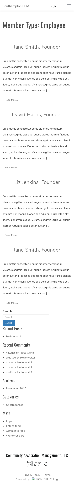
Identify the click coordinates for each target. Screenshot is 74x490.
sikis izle (11, 358)
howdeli (10, 353)
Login (53, 6)
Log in (9, 421)
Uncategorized (14, 405)
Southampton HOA (16, 6)
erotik (9, 372)
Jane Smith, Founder (37, 47)
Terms (47, 475)
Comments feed (15, 431)
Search (7, 311)
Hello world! (13, 336)
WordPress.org (15, 436)
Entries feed (13, 426)
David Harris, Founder (37, 114)
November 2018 (16, 388)
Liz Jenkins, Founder (37, 182)
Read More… (11, 100)
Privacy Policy (31, 475)
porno (9, 362)
